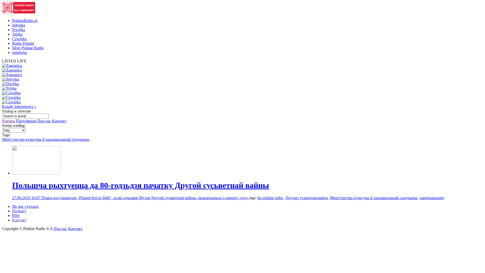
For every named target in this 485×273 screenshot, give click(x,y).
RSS (15, 215)
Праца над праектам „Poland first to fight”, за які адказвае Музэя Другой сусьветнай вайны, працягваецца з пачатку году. (145, 198)
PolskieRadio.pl (24, 20)
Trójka (17, 34)
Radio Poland (23, 43)
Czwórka (19, 39)
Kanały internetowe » (19, 106)
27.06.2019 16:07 (26, 198)
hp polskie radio (270, 198)
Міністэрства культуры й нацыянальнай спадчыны (45, 139)
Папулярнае (26, 121)
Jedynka (18, 25)
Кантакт (59, 121)
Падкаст (19, 211)
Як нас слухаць (25, 206)
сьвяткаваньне (431, 198)
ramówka (19, 52)
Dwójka (18, 30)
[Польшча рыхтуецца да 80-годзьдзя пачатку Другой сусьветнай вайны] (36, 173)
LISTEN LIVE (14, 61)
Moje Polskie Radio (28, 48)
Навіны (9, 121)
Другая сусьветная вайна (306, 198)
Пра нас (44, 121)
